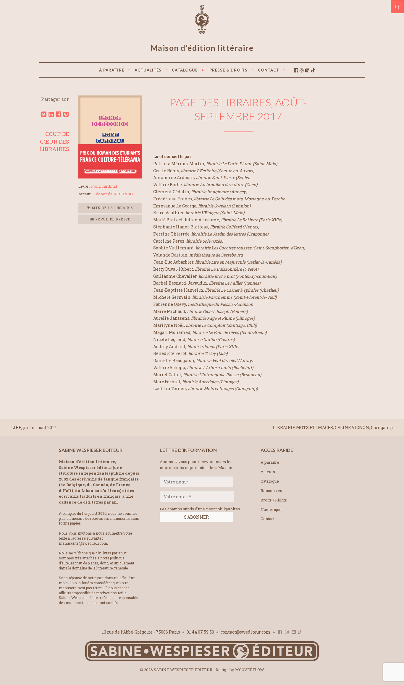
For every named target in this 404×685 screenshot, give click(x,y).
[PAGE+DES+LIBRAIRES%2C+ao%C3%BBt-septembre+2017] (43, 114)
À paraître (270, 462)
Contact (267, 518)
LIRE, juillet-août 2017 (33, 427)
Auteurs (268, 471)
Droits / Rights (274, 500)
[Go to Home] (202, 660)
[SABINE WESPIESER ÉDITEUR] (202, 31)
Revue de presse (112, 219)
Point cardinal (104, 186)
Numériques (272, 509)
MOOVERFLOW (249, 669)
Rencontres (271, 490)
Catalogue (270, 481)
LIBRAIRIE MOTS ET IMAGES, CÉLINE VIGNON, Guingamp (333, 427)
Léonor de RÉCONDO (113, 194)
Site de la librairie (112, 207)
